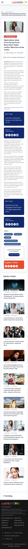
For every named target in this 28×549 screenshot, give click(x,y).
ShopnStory (18, 525)
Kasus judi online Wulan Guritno (12, 244)
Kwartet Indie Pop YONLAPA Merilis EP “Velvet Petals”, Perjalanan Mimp (14, 343)
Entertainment (9, 12)
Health (3, 523)
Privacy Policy (18, 533)
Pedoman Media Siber (12, 536)
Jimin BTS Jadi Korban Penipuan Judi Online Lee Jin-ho (13, 120)
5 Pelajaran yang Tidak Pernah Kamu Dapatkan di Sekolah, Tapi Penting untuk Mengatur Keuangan (13, 437)
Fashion (21, 288)
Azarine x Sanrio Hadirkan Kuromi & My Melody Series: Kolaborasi (13, 483)
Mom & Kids (18, 523)
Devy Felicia (7, 292)
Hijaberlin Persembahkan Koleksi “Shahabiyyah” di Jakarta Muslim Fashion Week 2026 (14, 296)
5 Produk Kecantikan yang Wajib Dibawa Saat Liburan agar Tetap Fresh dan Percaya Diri (13, 413)
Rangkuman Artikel (14, 254)
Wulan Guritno (8, 234)
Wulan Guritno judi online (11, 240)
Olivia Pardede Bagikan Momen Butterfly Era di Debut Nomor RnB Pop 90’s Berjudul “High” (13, 367)
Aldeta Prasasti (10, 53)
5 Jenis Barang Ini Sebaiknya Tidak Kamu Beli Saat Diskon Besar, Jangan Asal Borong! (12, 390)
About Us (7, 533)
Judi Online (7, 237)
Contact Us (8, 539)
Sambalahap (5, 528)
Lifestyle (21, 312)
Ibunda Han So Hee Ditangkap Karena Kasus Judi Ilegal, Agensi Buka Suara (13, 208)
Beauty (21, 406)
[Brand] (19, 2)
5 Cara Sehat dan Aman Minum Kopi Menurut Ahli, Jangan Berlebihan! (13, 460)
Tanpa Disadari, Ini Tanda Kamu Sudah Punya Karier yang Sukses (13, 319)
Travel (3, 525)
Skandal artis (18, 234)
